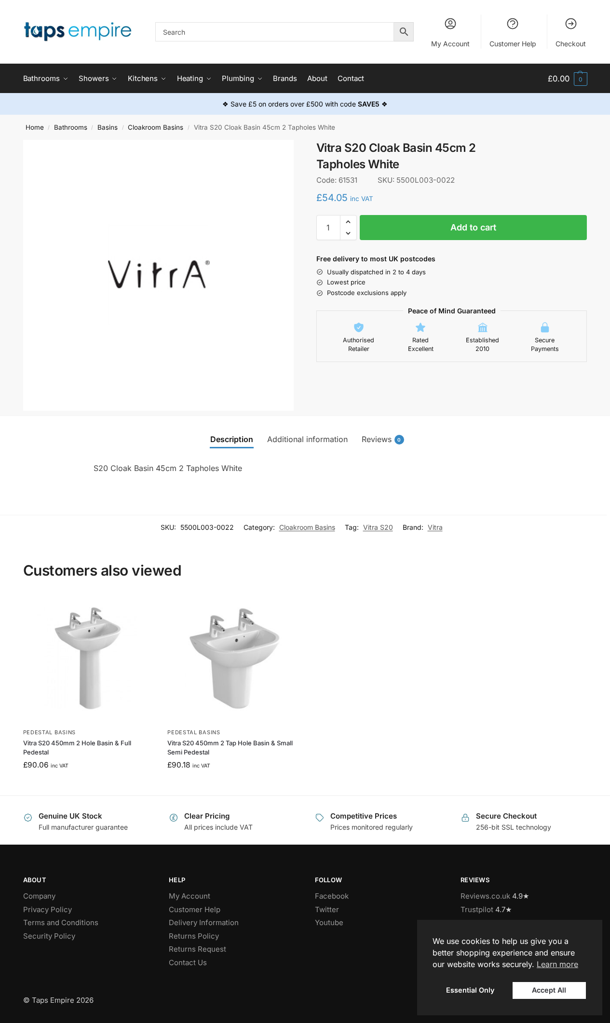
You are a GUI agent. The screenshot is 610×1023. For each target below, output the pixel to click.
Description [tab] (231, 439)
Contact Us (188, 962)
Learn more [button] (557, 964)
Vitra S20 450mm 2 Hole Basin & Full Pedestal (77, 747)
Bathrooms (70, 127)
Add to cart (473, 227)
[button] (567, 79)
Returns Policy (194, 936)
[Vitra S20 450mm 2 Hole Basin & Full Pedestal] (88, 658)
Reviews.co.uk (485, 896)
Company (39, 896)
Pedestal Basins (49, 732)
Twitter (327, 909)
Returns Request (197, 949)
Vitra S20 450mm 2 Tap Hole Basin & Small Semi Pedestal (230, 747)
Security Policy (49, 936)
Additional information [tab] (307, 439)
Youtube (329, 922)
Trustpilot (477, 909)
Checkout (571, 44)
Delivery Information (204, 922)
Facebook (332, 896)
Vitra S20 (378, 527)
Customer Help (512, 44)
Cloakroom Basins (155, 127)
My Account (450, 44)
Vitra (435, 527)
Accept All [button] (549, 990)
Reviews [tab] (381, 439)
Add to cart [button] (88, 785)
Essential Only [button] (470, 990)
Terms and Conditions (60, 922)
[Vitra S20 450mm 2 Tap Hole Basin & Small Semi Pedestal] (232, 658)
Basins (107, 127)
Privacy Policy (47, 909)
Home (35, 127)
